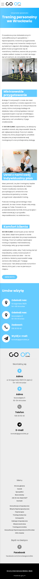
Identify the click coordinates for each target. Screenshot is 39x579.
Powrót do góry (19, 576)
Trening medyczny (19, 515)
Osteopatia (19, 518)
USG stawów (19, 533)
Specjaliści (20, 492)
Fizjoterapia (19, 512)
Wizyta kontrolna (19, 524)
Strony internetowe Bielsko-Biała (19, 571)
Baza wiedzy (19, 495)
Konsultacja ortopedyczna (19, 506)
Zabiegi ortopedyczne (20, 521)
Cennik (19, 489)
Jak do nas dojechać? (19, 498)
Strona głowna (19, 486)
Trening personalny (19, 527)
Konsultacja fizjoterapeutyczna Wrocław (19, 530)
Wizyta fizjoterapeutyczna (19, 509)
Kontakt (19, 501)
